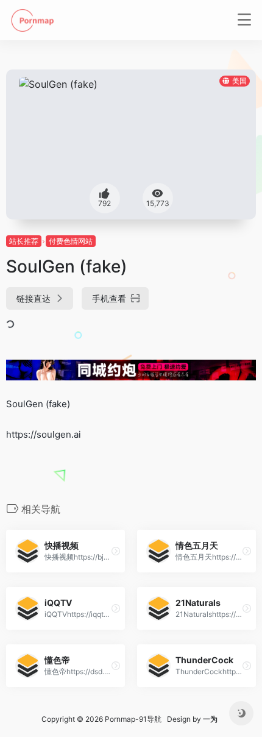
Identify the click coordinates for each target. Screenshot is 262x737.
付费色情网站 (71, 241)
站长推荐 (23, 241)
